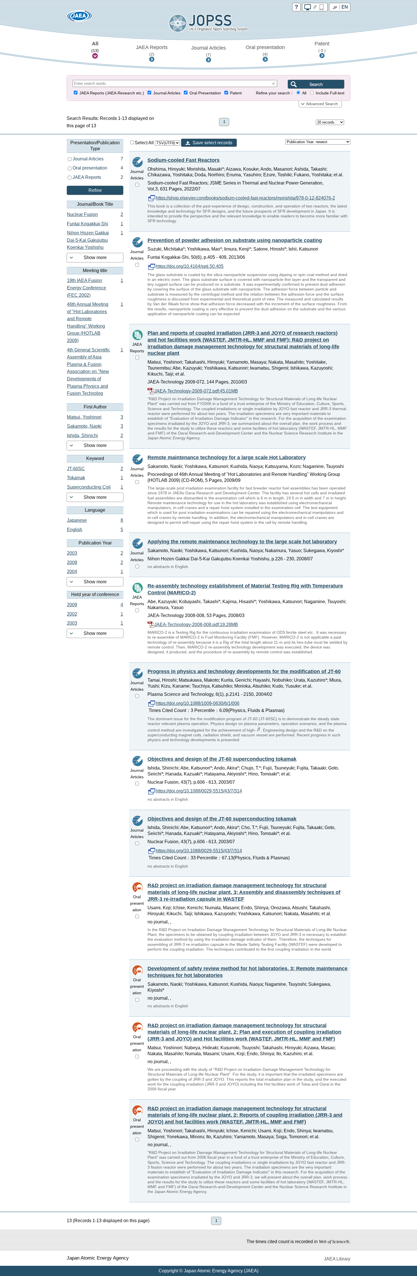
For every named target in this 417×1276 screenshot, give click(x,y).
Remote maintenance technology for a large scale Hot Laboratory (227, 457)
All (95, 47)
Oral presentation (265, 50)
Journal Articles (208, 51)
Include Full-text (330, 93)
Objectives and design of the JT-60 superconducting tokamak (222, 759)
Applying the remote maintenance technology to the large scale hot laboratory (242, 541)
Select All (145, 142)
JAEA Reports (152, 50)
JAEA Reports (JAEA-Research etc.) (111, 93)
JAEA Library (337, 1258)
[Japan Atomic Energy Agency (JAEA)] (79, 17)
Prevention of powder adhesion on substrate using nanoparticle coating (235, 240)
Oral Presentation (205, 93)
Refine (95, 190)
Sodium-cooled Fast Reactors (184, 160)
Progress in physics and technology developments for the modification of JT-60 (244, 671)
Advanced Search (322, 104)
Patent (322, 47)
